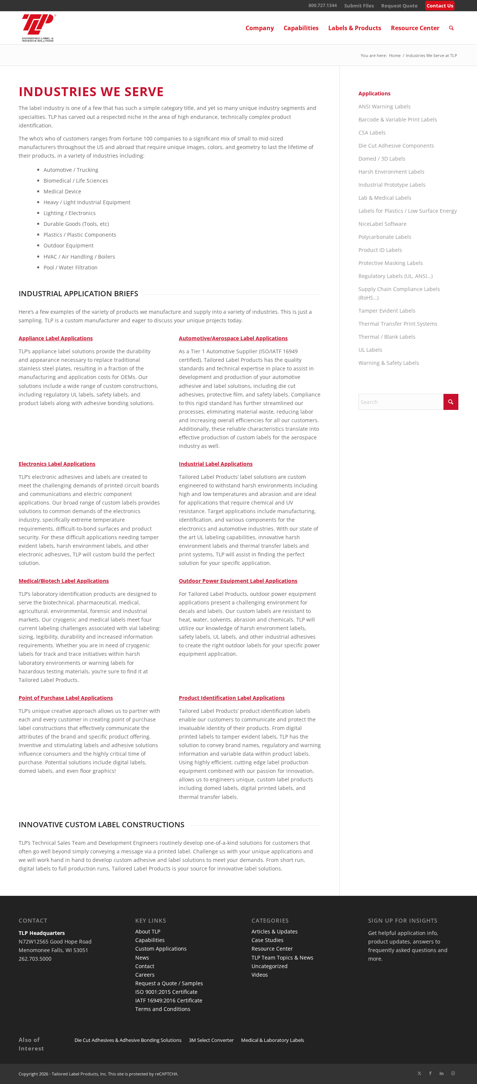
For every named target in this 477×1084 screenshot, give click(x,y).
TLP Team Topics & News (282, 957)
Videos (260, 974)
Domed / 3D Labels (381, 158)
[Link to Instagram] (452, 1073)
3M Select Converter (211, 1040)
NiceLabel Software (382, 223)
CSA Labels (372, 132)
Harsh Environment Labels (391, 171)
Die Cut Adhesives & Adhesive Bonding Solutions (128, 1040)
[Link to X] (419, 1073)
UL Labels (370, 349)
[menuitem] (359, 6)
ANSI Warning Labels (384, 106)
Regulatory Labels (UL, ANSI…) (395, 275)
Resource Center (272, 948)
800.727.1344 (323, 5)
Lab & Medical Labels (384, 197)
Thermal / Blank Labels (387, 336)
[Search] (451, 28)
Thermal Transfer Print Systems (397, 323)
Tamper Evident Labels (387, 310)
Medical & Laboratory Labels (272, 1040)
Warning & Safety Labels (388, 362)
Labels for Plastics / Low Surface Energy (407, 210)
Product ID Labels (380, 249)
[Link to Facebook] (430, 1073)
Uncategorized (270, 966)
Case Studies (268, 940)
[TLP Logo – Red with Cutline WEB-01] (39, 28)
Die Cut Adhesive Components (396, 145)
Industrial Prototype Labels (392, 184)
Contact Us (440, 5)
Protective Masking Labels (390, 262)
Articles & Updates (275, 931)
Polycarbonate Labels (384, 236)
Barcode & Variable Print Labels (397, 119)
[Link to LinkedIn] (441, 1073)
